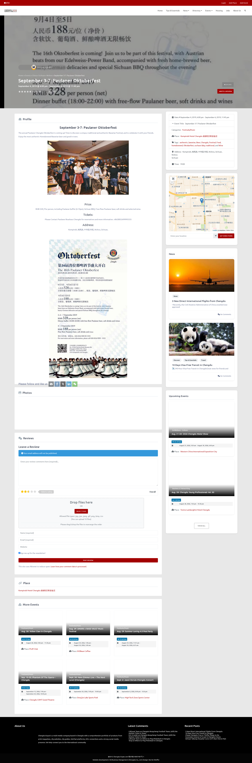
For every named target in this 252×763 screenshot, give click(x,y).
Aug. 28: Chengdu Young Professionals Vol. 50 (193, 492)
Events (208, 10)
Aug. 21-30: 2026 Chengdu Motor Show (190, 434)
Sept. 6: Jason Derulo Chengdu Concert (135, 680)
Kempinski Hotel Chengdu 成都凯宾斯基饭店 (37, 590)
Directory (196, 10)
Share (228, 84)
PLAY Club (33, 649)
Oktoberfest (188, 145)
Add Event (244, 3)
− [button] (172, 182)
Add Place (233, 3)
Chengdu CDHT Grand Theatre (41, 700)
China (34, 75)
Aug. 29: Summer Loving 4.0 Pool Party (135, 631)
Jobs (228, 10)
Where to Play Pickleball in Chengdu (156, 739)
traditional (210, 145)
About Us (237, 10)
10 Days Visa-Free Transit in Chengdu (192, 364)
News (185, 10)
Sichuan (41, 75)
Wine (221, 145)
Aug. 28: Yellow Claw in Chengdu (36, 631)
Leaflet (215, 230)
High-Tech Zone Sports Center (137, 697)
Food (219, 142)
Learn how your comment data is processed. (69, 566)
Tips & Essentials (173, 10)
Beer (198, 142)
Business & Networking (181, 488)
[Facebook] (7, 3)
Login (223, 3)
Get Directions (226, 236)
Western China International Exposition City (198, 451)
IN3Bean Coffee (83, 651)
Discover (177, 360)
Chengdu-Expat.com (121, 753)
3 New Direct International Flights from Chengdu (199, 300)
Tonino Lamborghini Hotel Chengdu (195, 510)
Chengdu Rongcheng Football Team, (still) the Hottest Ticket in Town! (153, 732)
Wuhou (49, 75)
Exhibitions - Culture (180, 430)
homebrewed (177, 145)
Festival (212, 142)
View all (201, 526)
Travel (203, 360)
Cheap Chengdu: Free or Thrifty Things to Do (202, 735)
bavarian (192, 142)
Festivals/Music (45, 67)
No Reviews (37, 91)
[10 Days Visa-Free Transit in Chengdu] (201, 339)
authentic (184, 142)
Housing (219, 10)
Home (160, 10)
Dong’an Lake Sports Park (87, 697)
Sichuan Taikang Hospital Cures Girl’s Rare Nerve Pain (205, 739)
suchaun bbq (200, 145)
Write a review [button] (225, 91)
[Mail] (5, 3)
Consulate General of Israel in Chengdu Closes (203, 737)
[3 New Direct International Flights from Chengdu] (201, 275)
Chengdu (204, 142)
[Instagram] (9, 3)
